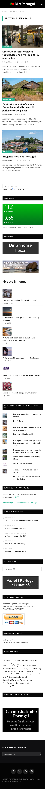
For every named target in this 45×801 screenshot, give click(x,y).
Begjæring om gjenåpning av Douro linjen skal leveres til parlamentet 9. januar (19, 107)
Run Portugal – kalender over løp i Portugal (20, 503)
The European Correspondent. (16, 683)
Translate (20, 189)
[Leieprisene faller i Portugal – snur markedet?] (7, 387)
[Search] (41, 4)
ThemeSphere (17, 781)
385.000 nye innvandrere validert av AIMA (21, 521)
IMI (22, 671)
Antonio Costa (22, 661)
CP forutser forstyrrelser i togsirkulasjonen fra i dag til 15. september (20, 55)
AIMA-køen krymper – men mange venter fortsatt (21, 375)
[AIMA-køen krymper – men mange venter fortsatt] (7, 369)
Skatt (5, 676)
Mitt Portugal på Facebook (16, 695)
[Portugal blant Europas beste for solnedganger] (7, 352)
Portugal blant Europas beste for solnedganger (21, 358)
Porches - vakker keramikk (23, 434)
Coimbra (22, 665)
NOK (16, 228)
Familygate (27, 669)
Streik (24, 677)
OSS (17, 674)
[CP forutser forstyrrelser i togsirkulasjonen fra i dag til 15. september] (22, 36)
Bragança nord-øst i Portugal (19, 156)
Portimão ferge (26, 674)
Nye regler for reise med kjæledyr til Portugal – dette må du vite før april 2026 (27, 443)
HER (17, 497)
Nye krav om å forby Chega (15, 544)
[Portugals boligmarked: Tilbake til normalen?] (7, 294)
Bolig (14, 665)
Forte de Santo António (11, 671)
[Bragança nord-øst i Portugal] (22, 141)
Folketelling (36, 669)
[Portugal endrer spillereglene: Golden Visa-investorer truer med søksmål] (7, 332)
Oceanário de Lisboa (9, 674)
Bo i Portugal (18, 421)
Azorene (33, 660)
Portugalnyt (36, 674)
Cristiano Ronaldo (31, 665)
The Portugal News (10, 686)
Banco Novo (6, 665)
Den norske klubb (9, 669)
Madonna (30, 671)
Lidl (25, 671)
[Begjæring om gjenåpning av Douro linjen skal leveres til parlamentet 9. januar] (22, 89)
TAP (30, 680)
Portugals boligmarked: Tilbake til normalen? (20, 300)
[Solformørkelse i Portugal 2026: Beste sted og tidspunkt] (7, 312)
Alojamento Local (9, 661)
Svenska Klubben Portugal (15, 680)
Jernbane (7, 47)
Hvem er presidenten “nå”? (15, 551)
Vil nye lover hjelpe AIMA (22, 463)
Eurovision (20, 669)
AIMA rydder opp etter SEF (15, 528)
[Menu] (4, 4)
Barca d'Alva (8, 99)
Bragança (7, 152)
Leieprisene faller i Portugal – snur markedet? (20, 393)
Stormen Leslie (15, 677)
